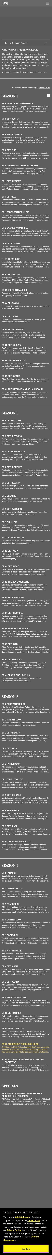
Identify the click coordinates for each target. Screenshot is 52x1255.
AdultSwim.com (22, 1217)
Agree (26, 1248)
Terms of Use (33, 1220)
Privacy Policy (14, 1230)
